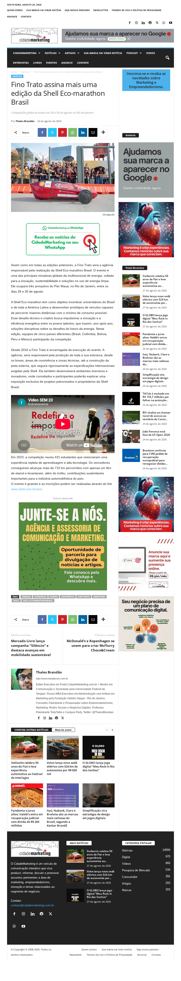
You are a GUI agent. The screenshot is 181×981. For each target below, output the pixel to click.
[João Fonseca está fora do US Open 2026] (131, 436)
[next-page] (112, 730)
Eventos (51, 62)
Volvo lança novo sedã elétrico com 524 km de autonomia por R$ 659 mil (62, 768)
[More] (103, 132)
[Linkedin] (143, 23)
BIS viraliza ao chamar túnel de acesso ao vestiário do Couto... (156, 416)
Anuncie (12, 16)
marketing (99, 596)
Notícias (51, 53)
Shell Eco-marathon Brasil (38, 600)
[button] (167, 58)
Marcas (127, 890)
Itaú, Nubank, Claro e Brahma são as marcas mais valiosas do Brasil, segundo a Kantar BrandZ (62, 818)
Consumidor (129, 877)
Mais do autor (63, 729)
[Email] (93, 132)
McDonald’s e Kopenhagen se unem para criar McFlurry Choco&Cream (91, 645)
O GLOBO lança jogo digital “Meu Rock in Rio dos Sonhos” (99, 766)
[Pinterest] (62, 132)
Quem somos (15, 10)
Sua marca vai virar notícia (43, 10)
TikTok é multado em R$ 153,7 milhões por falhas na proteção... (156, 397)
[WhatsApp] (163, 23)
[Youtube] (170, 23)
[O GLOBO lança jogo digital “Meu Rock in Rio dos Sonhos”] (99, 748)
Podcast (132, 53)
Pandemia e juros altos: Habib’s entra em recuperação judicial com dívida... (155, 339)
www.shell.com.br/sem (26, 489)
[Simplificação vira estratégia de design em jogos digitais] (99, 795)
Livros (37, 62)
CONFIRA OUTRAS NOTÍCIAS (31, 729)
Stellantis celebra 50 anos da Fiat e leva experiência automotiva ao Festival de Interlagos (27, 770)
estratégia (40, 596)
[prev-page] (107, 730)
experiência (67, 596)
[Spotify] (150, 23)
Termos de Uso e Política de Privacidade (136, 10)
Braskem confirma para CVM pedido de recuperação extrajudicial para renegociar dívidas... (155, 457)
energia (26, 596)
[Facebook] (129, 23)
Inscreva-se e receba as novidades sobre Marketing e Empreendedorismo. (146, 80)
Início (14, 71)
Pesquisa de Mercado (136, 870)
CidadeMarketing (24, 53)
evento (54, 596)
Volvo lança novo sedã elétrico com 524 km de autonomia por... (156, 299)
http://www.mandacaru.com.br (52, 678)
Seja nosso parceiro (77, 10)
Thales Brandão (25, 121)
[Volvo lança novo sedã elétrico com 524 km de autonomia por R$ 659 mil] (63, 748)
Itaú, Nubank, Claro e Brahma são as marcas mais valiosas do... (156, 359)
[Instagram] (136, 23)
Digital (126, 857)
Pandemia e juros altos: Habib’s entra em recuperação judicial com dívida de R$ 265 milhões (27, 818)
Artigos (70, 53)
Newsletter (100, 10)
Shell (16, 600)
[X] (157, 23)
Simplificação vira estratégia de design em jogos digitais (96, 814)
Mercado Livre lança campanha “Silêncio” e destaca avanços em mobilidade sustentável (31, 648)
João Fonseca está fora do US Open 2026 (156, 433)
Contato (26, 16)
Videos (150, 53)
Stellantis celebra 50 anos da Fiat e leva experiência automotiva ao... (155, 281)
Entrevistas (21, 62)
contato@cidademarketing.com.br (32, 905)
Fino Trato (84, 596)
